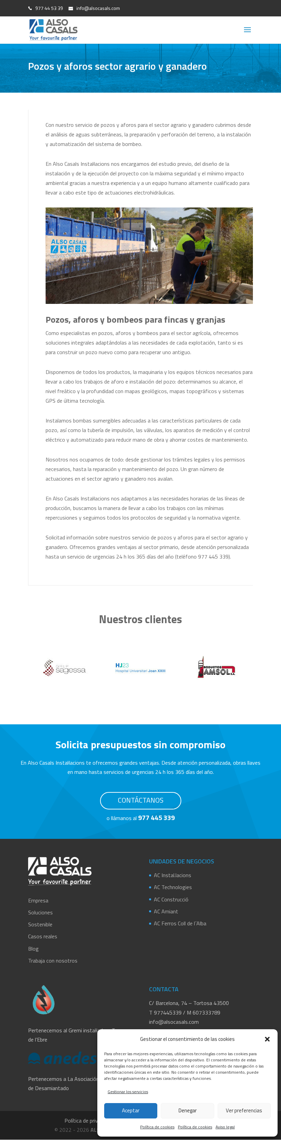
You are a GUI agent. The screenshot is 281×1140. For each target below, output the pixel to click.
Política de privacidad (88, 1120)
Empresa (38, 900)
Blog (33, 948)
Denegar (188, 1110)
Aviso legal (225, 1127)
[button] (267, 1039)
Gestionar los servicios (128, 1091)
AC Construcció (171, 899)
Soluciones (40, 912)
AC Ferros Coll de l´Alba (180, 923)
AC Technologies (173, 887)
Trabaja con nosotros (52, 960)
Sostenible (40, 924)
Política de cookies (157, 1127)
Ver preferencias (244, 1110)
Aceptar (130, 1110)
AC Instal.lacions (172, 875)
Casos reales (42, 936)
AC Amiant (166, 911)
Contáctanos (140, 800)
